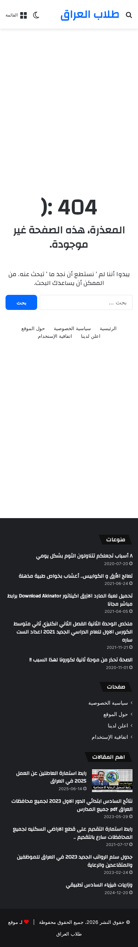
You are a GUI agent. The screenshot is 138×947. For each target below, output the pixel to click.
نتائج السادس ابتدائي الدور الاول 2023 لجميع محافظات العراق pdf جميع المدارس (71, 805)
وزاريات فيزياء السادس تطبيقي (99, 885)
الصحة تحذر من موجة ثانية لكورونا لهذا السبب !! (80, 660)
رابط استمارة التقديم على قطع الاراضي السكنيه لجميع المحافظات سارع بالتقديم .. (72, 833)
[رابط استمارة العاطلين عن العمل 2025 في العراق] (112, 780)
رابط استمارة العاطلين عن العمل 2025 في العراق (51, 777)
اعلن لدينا (90, 336)
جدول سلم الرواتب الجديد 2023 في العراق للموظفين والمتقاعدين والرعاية (74, 861)
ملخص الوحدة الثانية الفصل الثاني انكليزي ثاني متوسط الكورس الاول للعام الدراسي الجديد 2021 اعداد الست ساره (73, 631)
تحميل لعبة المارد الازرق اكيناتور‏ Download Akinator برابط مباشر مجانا (69, 600)
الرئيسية (108, 328)
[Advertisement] (69, 105)
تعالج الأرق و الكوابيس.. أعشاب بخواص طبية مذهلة (75, 576)
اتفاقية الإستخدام (55, 336)
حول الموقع (33, 328)
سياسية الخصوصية (72, 328)
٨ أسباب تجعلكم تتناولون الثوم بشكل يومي (84, 556)
